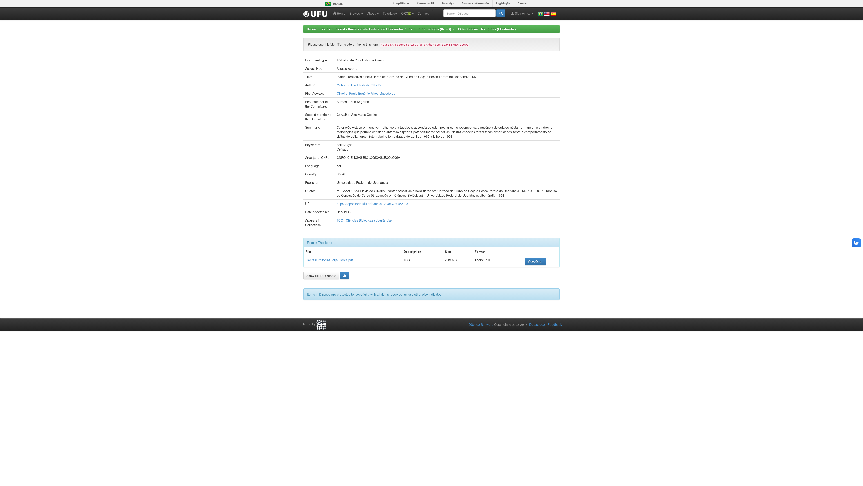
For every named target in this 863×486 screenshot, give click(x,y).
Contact (423, 13)
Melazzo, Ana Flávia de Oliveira (359, 85)
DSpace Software (481, 324)
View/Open (535, 261)
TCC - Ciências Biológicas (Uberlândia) (486, 29)
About (371, 13)
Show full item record (321, 275)
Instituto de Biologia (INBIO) (429, 29)
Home (340, 13)
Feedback (555, 324)
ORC (406, 13)
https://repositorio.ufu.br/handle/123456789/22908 (372, 203)
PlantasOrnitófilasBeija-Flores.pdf (329, 260)
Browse (355, 13)
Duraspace (537, 324)
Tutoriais (389, 13)
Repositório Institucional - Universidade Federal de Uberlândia (355, 29)
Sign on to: (522, 13)
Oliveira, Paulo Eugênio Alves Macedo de (366, 93)
